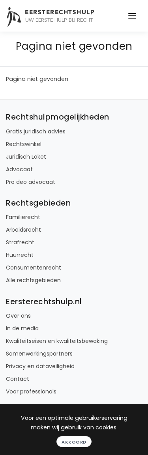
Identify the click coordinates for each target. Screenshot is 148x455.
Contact (17, 379)
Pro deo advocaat (30, 182)
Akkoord (74, 442)
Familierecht (23, 217)
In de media (22, 328)
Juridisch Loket (26, 157)
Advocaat (19, 169)
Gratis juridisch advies (36, 131)
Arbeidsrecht (23, 230)
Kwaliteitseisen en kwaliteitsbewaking (57, 341)
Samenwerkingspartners (39, 354)
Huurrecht (20, 255)
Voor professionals (31, 391)
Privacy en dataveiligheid (40, 366)
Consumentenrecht (33, 268)
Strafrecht (20, 242)
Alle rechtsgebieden (33, 280)
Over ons (18, 316)
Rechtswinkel (23, 144)
